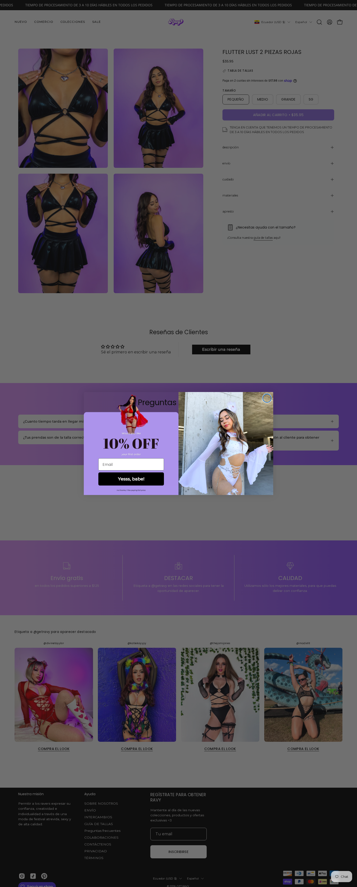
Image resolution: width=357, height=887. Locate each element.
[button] (131, 490)
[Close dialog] (267, 398)
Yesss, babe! (131, 479)
